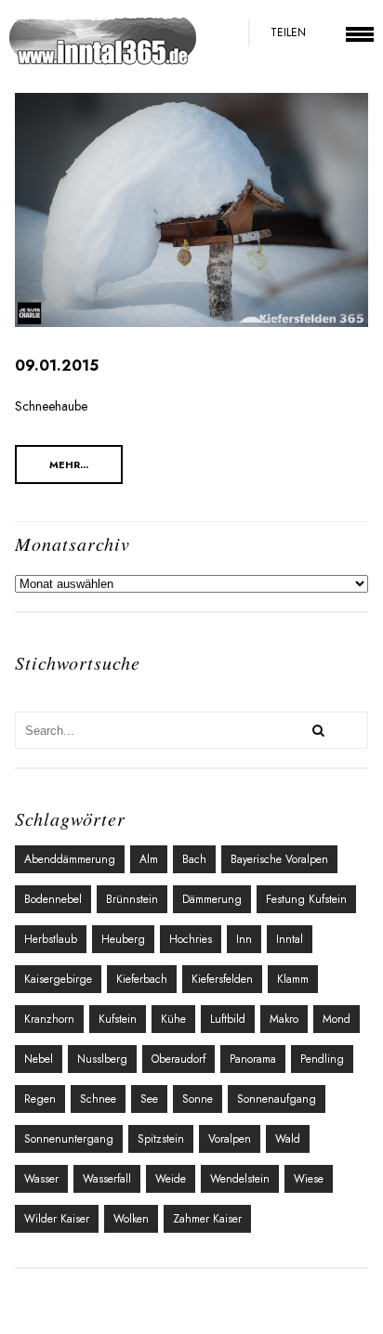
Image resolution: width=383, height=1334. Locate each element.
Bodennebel (53, 899)
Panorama (253, 1059)
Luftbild (227, 1019)
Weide (170, 1179)
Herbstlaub (50, 939)
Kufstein (118, 1019)
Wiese (309, 1179)
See (149, 1099)
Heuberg (123, 939)
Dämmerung (212, 899)
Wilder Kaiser (56, 1218)
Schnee (98, 1099)
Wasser (41, 1179)
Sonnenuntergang (68, 1139)
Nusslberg (102, 1059)
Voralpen (229, 1139)
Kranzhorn (49, 1019)
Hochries (190, 939)
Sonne (197, 1099)
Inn (244, 939)
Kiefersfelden (222, 979)
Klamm (293, 979)
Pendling (322, 1059)
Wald (287, 1139)
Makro (284, 1019)
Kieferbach (141, 979)
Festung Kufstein (306, 899)
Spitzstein (161, 1139)
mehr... (68, 464)
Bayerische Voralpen (279, 859)
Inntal (289, 939)
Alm (148, 859)
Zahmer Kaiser (207, 1218)
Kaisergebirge (58, 979)
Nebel (38, 1059)
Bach (194, 859)
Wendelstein (240, 1179)
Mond (336, 1019)
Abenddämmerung (69, 859)
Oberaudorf (178, 1059)
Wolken (131, 1218)
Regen (40, 1099)
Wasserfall (107, 1179)
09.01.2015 (57, 365)
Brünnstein (132, 899)
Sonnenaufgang (276, 1099)
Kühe (173, 1019)
